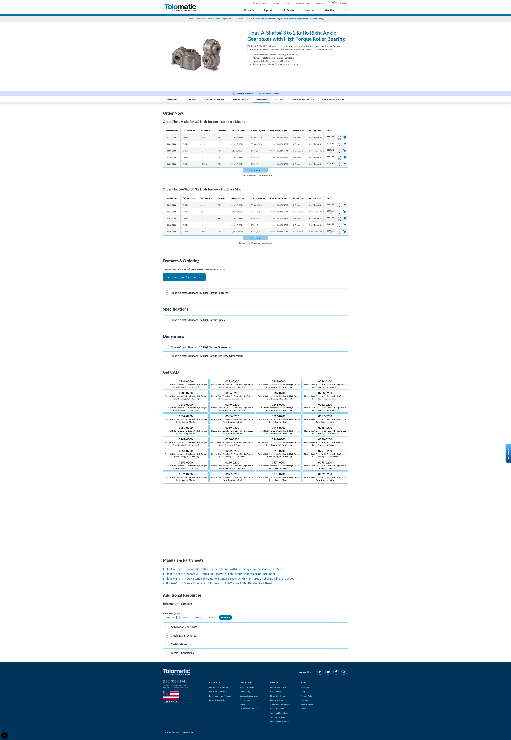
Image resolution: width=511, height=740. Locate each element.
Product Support (247, 687)
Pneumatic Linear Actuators (220, 696)
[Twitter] (344, 672)
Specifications (240, 99)
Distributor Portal (302, 3)
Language (301, 672)
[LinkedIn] (320, 672)
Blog (303, 691)
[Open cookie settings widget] (4, 735)
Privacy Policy (307, 696)
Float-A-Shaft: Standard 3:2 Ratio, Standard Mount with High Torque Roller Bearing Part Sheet (225, 569)
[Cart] (333, 3)
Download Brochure (244, 94)
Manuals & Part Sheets (302, 99)
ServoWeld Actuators (218, 691)
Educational (245, 700)
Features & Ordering (214, 99)
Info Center (288, 10)
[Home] (180, 10)
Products (249, 10)
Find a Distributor (277, 696)
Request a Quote (277, 709)
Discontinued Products (279, 721)
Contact (287, 3)
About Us (329, 10)
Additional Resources (333, 99)
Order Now (191, 99)
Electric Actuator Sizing (280, 687)
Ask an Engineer (261, 3)
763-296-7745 (168, 687)
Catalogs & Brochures (249, 696)
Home (190, 18)
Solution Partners (277, 717)
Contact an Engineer (270, 94)
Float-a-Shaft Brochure (184, 277)
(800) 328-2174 (174, 681)
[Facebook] (336, 672)
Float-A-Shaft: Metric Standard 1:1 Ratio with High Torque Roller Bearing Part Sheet (219, 583)
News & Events (307, 704)
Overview (172, 99)
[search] (345, 10)
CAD (339, 139)
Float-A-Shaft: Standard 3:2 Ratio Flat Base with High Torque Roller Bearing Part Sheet (220, 573)
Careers (276, 3)
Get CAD (279, 99)
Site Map (304, 700)
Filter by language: (171, 613)
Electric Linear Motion (218, 687)
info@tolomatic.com (181, 687)
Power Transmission (217, 700)
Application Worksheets (280, 704)
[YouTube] (328, 672)
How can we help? (508, 453)
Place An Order (320, 3)
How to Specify (276, 700)
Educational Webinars (249, 709)
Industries (309, 10)
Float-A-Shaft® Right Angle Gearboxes (225, 18)
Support (268, 10)
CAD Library (245, 691)
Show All (225, 617)
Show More (256, 171)
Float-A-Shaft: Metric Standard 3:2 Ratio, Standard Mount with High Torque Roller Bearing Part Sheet (230, 578)
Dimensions (261, 99)
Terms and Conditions (279, 713)
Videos (243, 704)
